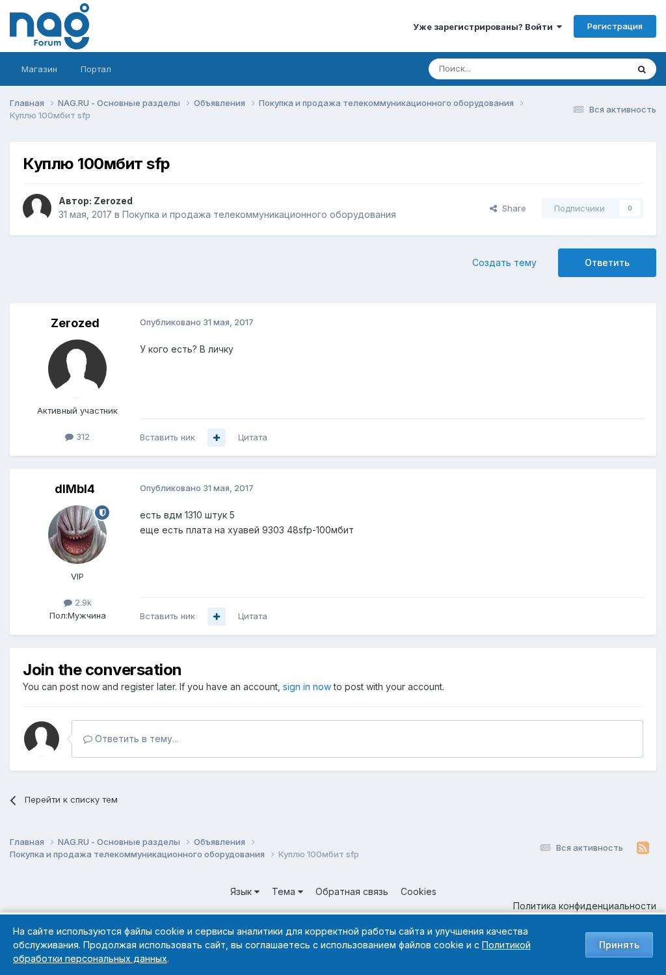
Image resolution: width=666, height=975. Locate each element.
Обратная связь (351, 891)
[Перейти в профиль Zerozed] (37, 208)
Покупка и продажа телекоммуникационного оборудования (259, 214)
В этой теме (587, 68)
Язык (242, 891)
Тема (285, 891)
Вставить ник (167, 437)
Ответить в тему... (135, 738)
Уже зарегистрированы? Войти (485, 26)
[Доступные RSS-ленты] (643, 848)
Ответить (607, 262)
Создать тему (504, 262)
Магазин (39, 69)
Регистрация (615, 26)
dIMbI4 (75, 489)
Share (511, 208)
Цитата (252, 437)
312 (81, 436)
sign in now (307, 686)
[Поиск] (642, 69)
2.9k (82, 602)
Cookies (418, 891)
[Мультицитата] (216, 438)
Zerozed (113, 200)
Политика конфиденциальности (584, 905)
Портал (96, 69)
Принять (619, 944)
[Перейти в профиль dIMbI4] (77, 534)
